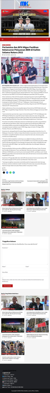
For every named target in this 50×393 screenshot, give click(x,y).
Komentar (5, 248)
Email (27, 266)
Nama (4, 266)
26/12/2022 (7, 55)
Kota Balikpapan (9, 227)
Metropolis (8, 45)
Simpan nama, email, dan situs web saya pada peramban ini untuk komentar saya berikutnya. (23, 280)
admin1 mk (13, 55)
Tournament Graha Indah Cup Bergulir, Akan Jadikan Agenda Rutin (37, 181)
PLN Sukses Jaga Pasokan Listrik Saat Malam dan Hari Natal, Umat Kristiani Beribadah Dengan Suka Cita (13, 182)
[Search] (47, 39)
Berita (4, 45)
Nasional (12, 204)
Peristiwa (7, 353)
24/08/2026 (5, 211)
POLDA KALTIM (13, 353)
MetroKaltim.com (25, 390)
